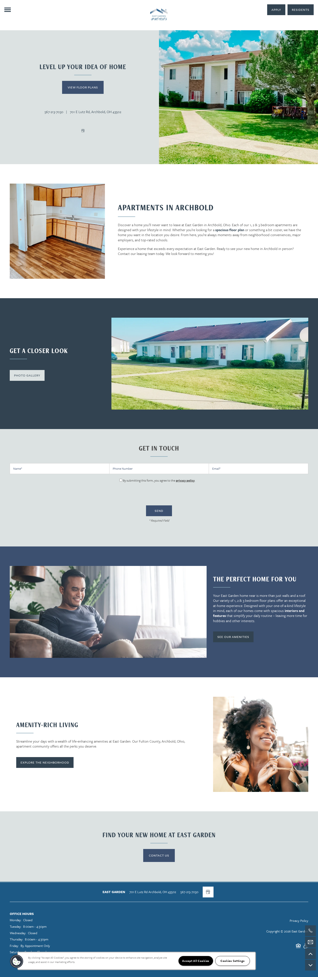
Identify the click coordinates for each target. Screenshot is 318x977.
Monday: (15, 920)
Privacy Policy (299, 920)
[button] (300, 9)
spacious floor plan (229, 229)
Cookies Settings (232, 961)
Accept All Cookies (195, 961)
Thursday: (16, 939)
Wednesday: (18, 933)
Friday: (14, 945)
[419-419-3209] (310, 930)
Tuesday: (15, 926)
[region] (136, 961)
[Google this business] (83, 130)
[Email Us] (310, 942)
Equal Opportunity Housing (298, 947)
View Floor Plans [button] (83, 87)
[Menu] (7, 9)
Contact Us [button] (159, 855)
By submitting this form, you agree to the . (159, 480)
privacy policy (185, 480)
